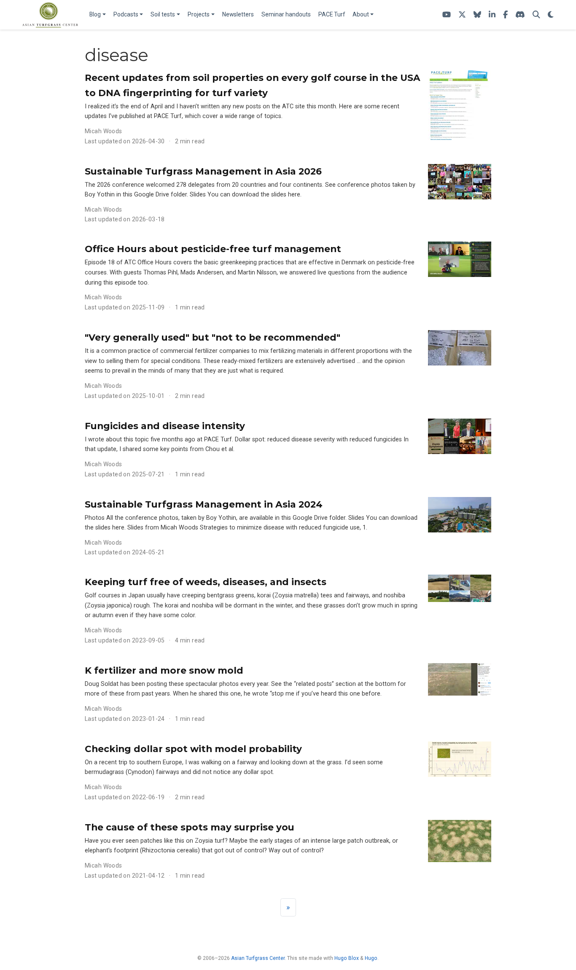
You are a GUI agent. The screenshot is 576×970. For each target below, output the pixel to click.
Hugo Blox (346, 958)
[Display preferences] (551, 15)
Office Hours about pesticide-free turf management (213, 248)
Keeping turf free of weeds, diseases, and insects (205, 581)
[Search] (536, 15)
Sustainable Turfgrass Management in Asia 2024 (204, 504)
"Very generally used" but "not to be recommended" (212, 337)
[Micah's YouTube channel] (446, 15)
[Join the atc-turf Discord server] (520, 15)
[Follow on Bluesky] (477, 15)
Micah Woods (103, 131)
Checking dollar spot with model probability (193, 748)
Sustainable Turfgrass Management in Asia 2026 (203, 171)
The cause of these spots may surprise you (189, 827)
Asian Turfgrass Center (258, 958)
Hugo (371, 958)
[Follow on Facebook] (505, 15)
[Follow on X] (462, 15)
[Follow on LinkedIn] (492, 15)
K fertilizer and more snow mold (164, 670)
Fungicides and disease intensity (165, 425)
